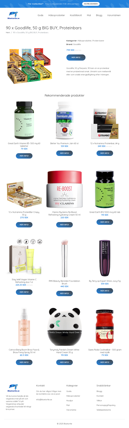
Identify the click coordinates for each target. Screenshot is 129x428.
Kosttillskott (76, 15)
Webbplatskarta (104, 410)
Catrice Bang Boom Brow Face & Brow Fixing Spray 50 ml (24, 351)
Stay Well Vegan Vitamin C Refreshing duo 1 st (24, 280)
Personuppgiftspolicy (106, 405)
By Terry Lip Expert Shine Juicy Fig (105, 281)
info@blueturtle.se (44, 399)
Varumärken (114, 15)
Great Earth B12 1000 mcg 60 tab (104, 212)
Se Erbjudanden (91, 4)
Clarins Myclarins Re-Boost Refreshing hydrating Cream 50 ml (64, 213)
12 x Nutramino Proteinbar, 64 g (104, 143)
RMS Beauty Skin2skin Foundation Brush (64, 282)
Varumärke (71, 410)
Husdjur (69, 400)
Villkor (99, 400)
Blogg (99, 15)
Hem (8, 32)
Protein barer (98, 40)
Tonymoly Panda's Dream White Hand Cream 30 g (64, 351)
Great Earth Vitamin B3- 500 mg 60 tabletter (24, 144)
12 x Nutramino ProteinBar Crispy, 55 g (24, 213)
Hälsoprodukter (56, 15)
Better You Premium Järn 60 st (64, 143)
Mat (89, 15)
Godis (40, 15)
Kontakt (100, 396)
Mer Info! (76, 57)
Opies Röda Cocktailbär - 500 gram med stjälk (104, 351)
